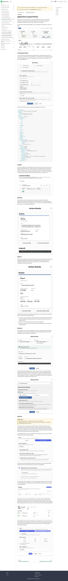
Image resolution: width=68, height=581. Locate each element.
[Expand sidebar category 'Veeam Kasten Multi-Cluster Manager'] (13, 44)
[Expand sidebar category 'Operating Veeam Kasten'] (13, 39)
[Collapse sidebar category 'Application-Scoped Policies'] (13, 19)
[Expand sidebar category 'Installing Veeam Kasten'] (13, 6)
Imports (57, 14)
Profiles (57, 8)
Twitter (36, 576)
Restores (57, 13)
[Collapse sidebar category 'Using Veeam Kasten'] (13, 9)
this (51, 24)
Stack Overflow (38, 574)
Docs (11, 1)
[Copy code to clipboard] (51, 110)
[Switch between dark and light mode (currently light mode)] (57, 1)
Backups (57, 10)
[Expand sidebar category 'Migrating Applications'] (13, 22)
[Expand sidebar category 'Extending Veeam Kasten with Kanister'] (13, 41)
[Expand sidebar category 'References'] (13, 47)
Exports (57, 11)
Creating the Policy (59, 7)
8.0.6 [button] (52, 1)
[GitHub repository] (55, 1)
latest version (33, 9)
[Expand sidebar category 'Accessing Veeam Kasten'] (13, 7)
